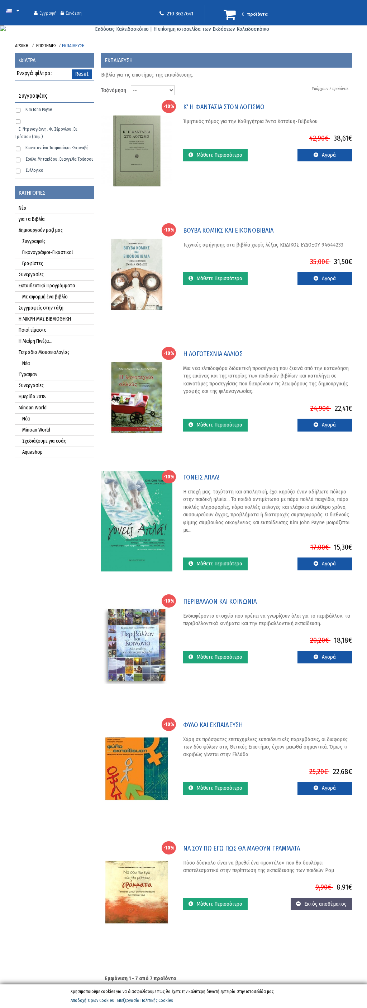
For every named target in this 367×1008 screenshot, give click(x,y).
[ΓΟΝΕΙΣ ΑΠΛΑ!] (136, 520)
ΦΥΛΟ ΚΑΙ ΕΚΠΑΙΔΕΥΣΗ (213, 725)
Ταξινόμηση (113, 90)
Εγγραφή (48, 12)
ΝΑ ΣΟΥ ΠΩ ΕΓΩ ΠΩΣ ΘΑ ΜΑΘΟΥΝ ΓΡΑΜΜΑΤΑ (241, 848)
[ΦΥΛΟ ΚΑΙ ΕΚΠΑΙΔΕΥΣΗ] (136, 768)
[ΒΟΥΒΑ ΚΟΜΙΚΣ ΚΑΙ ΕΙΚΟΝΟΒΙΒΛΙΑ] (136, 274)
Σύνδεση (74, 12)
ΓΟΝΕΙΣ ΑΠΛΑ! (201, 477)
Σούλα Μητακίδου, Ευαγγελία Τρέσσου (59, 159)
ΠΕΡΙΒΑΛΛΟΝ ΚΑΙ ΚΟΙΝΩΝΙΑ (220, 601)
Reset (82, 73)
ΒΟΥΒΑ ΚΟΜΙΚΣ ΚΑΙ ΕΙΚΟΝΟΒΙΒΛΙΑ (228, 230)
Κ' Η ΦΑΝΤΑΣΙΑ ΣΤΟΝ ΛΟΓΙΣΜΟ (223, 107)
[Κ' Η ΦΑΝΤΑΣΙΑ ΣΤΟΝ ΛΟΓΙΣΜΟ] (136, 150)
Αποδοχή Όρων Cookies (92, 1000)
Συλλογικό (34, 170)
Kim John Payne (38, 109)
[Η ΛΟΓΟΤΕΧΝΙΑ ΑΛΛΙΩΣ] (136, 397)
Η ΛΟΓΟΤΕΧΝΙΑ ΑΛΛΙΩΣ (213, 354)
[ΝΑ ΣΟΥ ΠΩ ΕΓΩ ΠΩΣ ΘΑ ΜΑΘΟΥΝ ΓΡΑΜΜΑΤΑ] (136, 891)
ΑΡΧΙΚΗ (21, 45)
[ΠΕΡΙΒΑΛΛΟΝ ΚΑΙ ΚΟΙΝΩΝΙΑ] (136, 645)
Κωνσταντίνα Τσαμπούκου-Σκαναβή (57, 147)
